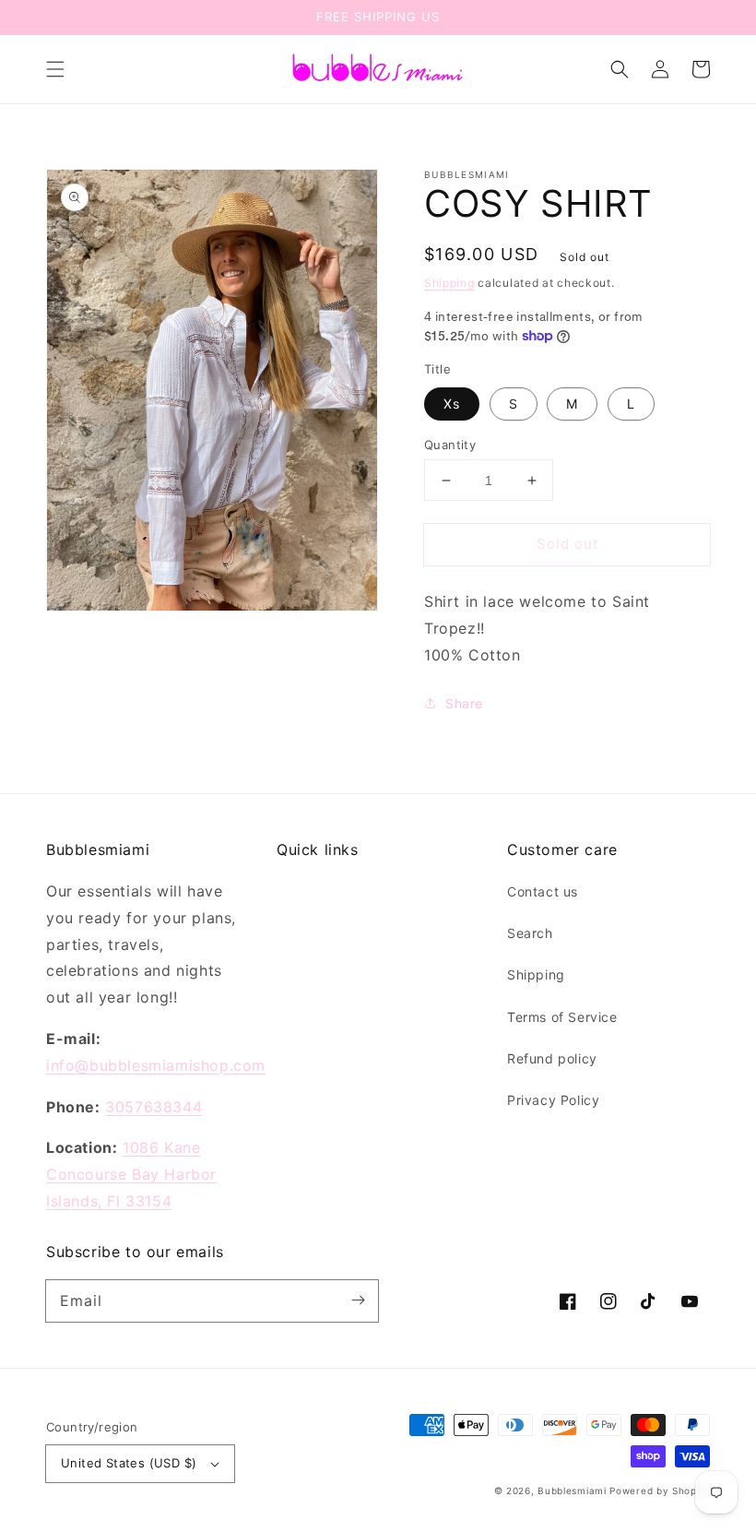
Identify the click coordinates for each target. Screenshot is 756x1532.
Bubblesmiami (573, 1490)
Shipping (449, 283)
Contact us (542, 891)
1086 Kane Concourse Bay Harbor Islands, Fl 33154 (131, 1174)
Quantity (450, 444)
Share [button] (464, 703)
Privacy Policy (553, 1100)
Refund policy (552, 1058)
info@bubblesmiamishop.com (156, 1065)
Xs (451, 403)
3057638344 (153, 1107)
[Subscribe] (357, 1300)
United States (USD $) (128, 1462)
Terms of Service (562, 1017)
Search (530, 933)
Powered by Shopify (659, 1490)
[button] (55, 69)
